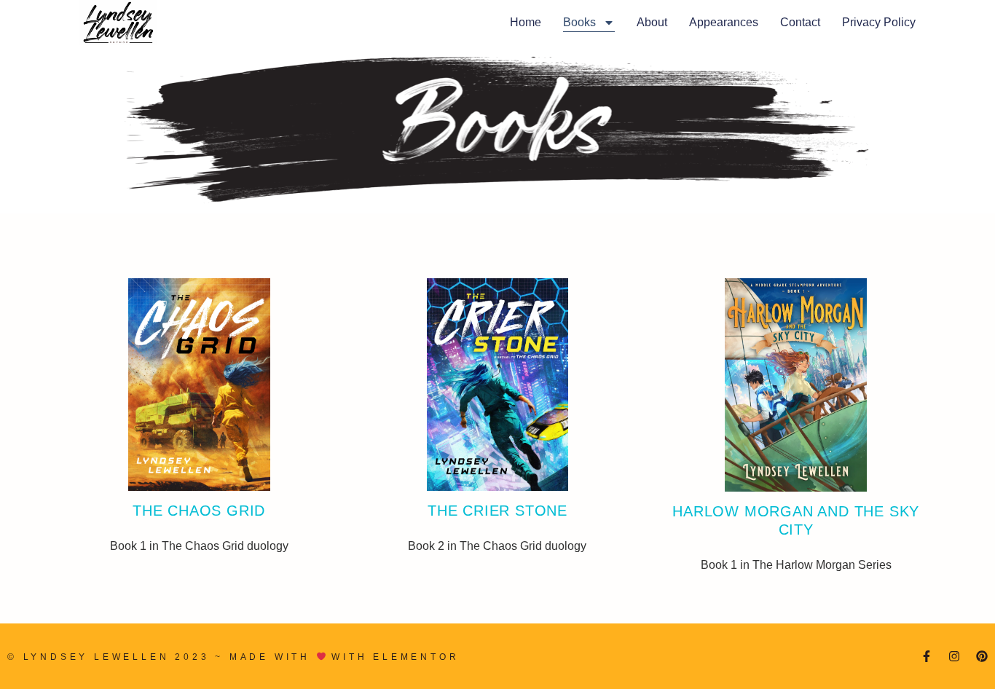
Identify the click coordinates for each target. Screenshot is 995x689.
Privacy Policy (879, 22)
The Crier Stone (497, 511)
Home (525, 22)
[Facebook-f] (926, 656)
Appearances (723, 22)
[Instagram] (954, 656)
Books (579, 22)
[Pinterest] (982, 656)
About (652, 22)
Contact (800, 22)
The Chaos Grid (199, 511)
